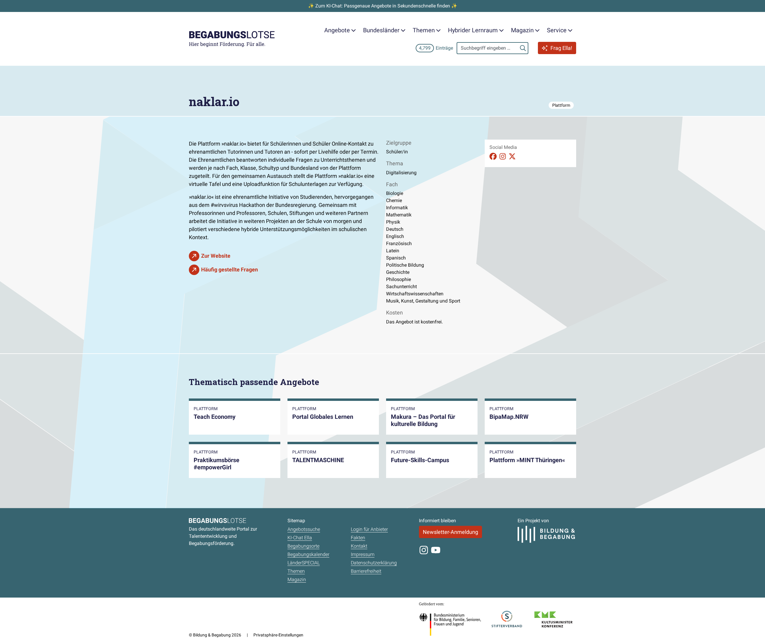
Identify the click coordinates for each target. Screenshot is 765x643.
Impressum (362, 554)
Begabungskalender (308, 554)
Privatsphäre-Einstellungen (278, 635)
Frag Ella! (561, 48)
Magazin (296, 579)
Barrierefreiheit (366, 571)
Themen (296, 571)
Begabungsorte (303, 546)
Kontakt (359, 546)
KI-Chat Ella (299, 537)
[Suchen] (523, 48)
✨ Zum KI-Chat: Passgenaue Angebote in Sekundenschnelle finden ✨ (382, 6)
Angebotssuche (303, 529)
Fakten (358, 537)
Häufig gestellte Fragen (229, 269)
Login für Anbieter (369, 529)
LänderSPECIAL (303, 563)
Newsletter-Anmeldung (450, 532)
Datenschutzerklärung (374, 563)
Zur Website (215, 256)
